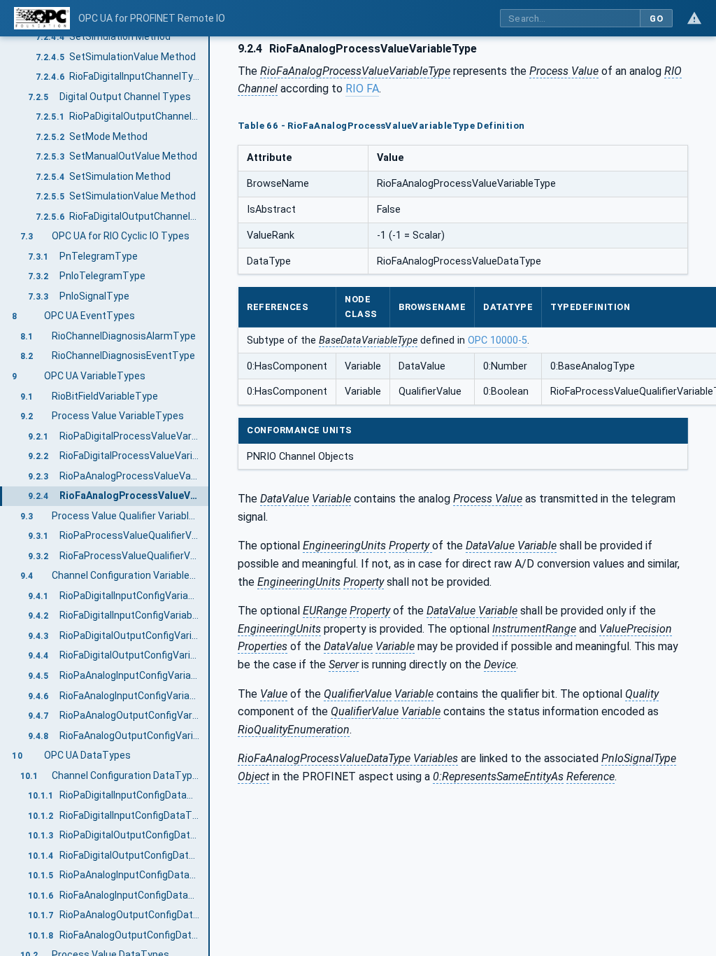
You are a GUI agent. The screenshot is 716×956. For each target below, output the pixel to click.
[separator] (210, 496)
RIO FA (362, 88)
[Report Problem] (694, 18)
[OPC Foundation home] (42, 18)
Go (656, 18)
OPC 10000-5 (497, 340)
